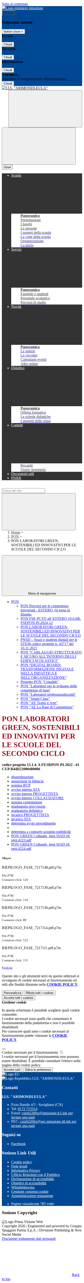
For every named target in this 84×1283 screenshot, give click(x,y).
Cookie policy (21, 1162)
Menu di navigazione (42, 593)
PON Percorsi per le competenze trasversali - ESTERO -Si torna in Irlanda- (45, 610)
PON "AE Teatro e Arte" (39, 703)
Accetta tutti (18, 998)
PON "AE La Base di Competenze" (47, 707)
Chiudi (8, 44)
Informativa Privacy (25, 1170)
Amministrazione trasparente (32, 1196)
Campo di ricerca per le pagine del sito (30, 486)
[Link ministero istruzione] (22, 8)
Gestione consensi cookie (30, 1192)
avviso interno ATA (25, 790)
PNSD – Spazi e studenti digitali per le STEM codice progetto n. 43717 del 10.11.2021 (49, 644)
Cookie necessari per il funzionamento (30, 1052)
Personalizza (12, 993)
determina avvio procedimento (33, 823)
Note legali (19, 1166)
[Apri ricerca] (45, 108)
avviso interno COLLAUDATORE (37, 798)
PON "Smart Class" (35, 699)
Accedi (8, 13)
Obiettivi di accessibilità (28, 1183)
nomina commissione (26, 802)
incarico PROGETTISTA (30, 815)
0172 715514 (27, 1109)
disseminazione (22, 777)
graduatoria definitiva (26, 811)
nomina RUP (21, 785)
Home (15, 532)
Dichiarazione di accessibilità (32, 1179)
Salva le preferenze (38, 1069)
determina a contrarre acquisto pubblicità (41, 832)
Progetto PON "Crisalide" (40, 682)
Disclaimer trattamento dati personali (29, 1239)
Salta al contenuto (15, 4)
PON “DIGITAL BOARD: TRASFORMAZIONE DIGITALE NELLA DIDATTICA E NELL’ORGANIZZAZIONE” (47, 671)
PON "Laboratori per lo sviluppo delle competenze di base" (49, 688)
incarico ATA (21, 819)
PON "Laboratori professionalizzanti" (48, 694)
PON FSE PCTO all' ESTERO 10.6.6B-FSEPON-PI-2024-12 (51, 621)
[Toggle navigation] (39, 146)
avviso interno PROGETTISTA (34, 794)
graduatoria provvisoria (28, 806)
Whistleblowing (23, 1187)
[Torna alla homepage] (42, 88)
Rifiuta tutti (40, 993)
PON (15, 537)
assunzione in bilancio (27, 781)
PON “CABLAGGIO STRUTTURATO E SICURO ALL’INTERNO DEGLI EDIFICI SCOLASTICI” (51, 656)
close (7, 167)
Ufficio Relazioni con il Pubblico (35, 1175)
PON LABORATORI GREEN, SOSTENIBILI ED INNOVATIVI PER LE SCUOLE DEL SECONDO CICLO (51, 631)
